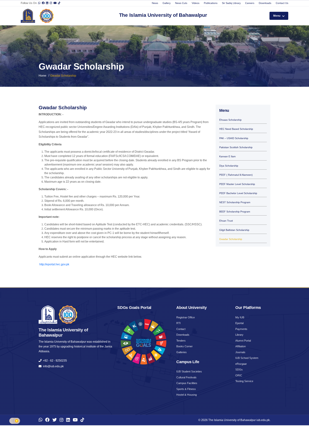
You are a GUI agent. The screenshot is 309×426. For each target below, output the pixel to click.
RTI (178, 323)
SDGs (239, 369)
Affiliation (240, 346)
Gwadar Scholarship (230, 239)
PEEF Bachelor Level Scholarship (238, 193)
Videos (195, 3)
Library (239, 334)
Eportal (239, 323)
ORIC (238, 375)
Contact (180, 328)
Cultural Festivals (186, 377)
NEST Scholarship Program (234, 202)
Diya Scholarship (228, 165)
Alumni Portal (243, 340)
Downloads (265, 3)
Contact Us (282, 3)
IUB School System (246, 357)
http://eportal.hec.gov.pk (54, 264)
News (155, 3)
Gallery (167, 3)
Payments (241, 328)
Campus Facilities (186, 383)
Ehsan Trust (226, 220)
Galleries (181, 352)
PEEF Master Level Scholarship (237, 184)
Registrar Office (185, 317)
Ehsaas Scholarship (230, 120)
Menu (277, 15)
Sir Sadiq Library (231, 3)
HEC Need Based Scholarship (236, 129)
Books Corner (184, 346)
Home (42, 75)
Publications (210, 3)
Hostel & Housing (186, 394)
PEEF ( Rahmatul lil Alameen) (236, 175)
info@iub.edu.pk (52, 366)
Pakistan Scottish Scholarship (235, 147)
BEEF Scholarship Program (234, 211)
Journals (240, 352)
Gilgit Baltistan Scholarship (234, 230)
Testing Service (244, 381)
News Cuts (181, 3)
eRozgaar (241, 363)
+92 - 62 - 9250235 (54, 360)
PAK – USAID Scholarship (233, 138)
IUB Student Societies (189, 371)
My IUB (239, 317)
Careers (249, 3)
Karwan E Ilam (227, 156)
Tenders (181, 340)
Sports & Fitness (186, 388)
